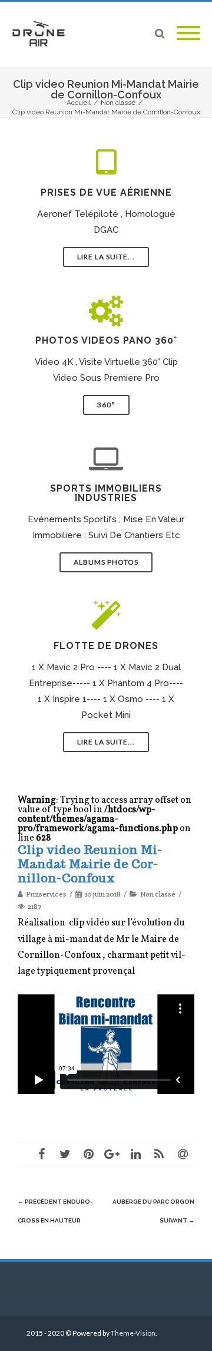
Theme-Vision (133, 1333)
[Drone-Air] (41, 34)
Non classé (157, 893)
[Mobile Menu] (188, 34)
